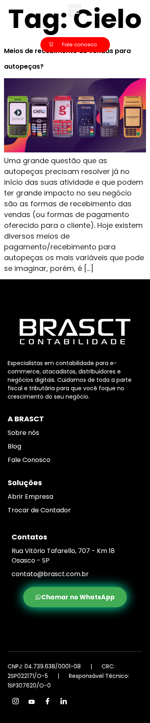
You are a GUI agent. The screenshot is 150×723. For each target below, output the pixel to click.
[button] (75, 10)
